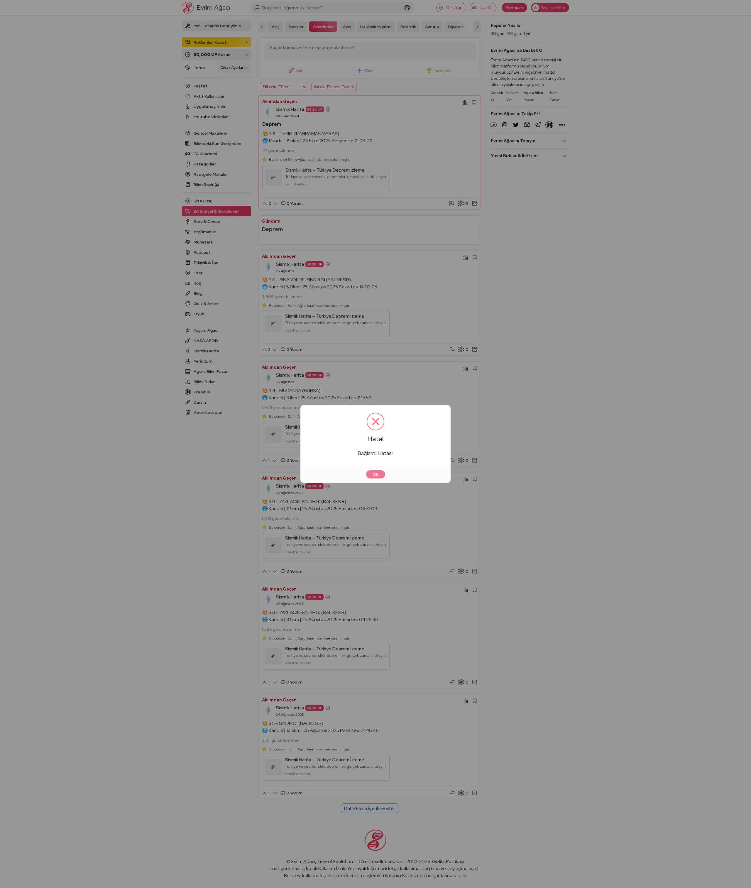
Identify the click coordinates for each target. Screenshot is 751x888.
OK (376, 474)
